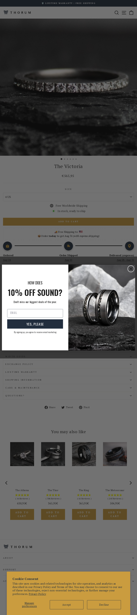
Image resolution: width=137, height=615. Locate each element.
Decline (104, 604)
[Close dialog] (131, 269)
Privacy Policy (37, 594)
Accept (66, 604)
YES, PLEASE (35, 323)
